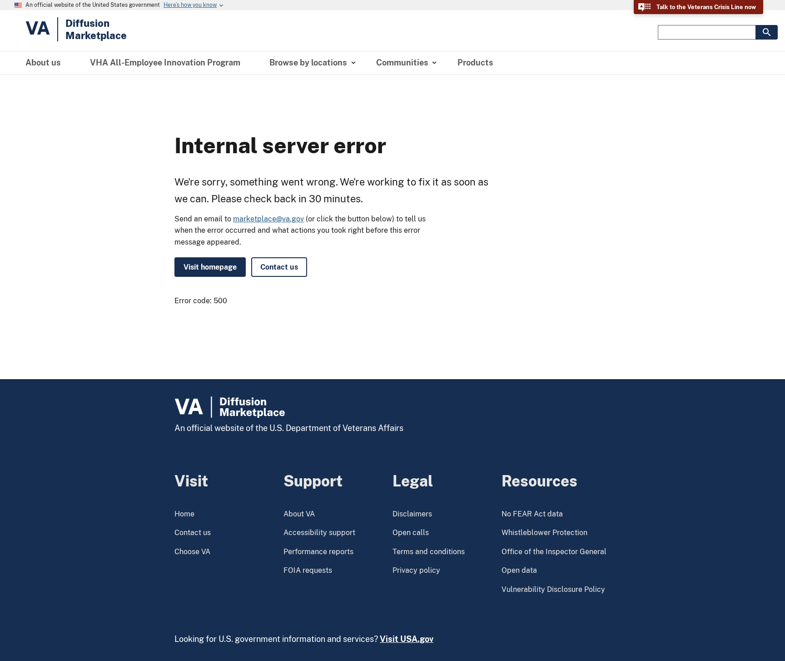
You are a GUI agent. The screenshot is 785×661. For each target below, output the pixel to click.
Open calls (410, 532)
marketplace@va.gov (268, 219)
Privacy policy (416, 570)
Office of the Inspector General (554, 551)
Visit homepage (210, 267)
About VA (299, 514)
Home (184, 514)
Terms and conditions (428, 551)
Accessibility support (319, 532)
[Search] (766, 32)
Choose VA (192, 551)
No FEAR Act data (532, 514)
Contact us (279, 267)
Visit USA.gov (406, 639)
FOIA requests (307, 570)
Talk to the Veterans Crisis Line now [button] (706, 7)
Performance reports (318, 551)
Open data (519, 570)
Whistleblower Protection (544, 532)
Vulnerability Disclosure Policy (553, 589)
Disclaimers (412, 514)
